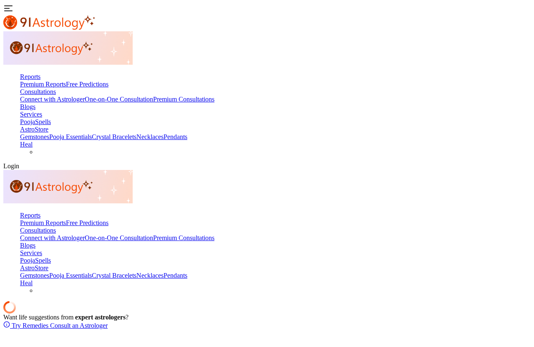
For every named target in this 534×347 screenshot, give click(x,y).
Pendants (175, 136)
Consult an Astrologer (78, 325)
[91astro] (68, 62)
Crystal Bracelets (114, 136)
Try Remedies (29, 325)
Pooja (27, 121)
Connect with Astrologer (52, 99)
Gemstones (34, 136)
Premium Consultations (183, 99)
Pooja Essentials (70, 136)
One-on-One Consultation (119, 99)
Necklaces (150, 136)
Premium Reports (43, 84)
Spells (43, 121)
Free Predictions (87, 84)
